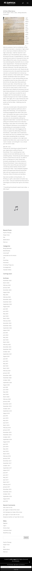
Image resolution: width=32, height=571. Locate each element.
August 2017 (6, 470)
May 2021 (5, 363)
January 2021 (6, 373)
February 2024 (7, 297)
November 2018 (7, 434)
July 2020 (5, 387)
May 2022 (5, 337)
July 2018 (5, 444)
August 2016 (6, 498)
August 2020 (6, 385)
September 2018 (7, 439)
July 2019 (5, 415)
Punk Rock (5, 14)
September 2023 (7, 304)
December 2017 (7, 461)
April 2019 (5, 423)
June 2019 (5, 418)
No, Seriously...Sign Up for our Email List (16, 564)
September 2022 (7, 328)
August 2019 (6, 413)
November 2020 (7, 377)
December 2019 (7, 404)
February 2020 (7, 399)
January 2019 (6, 430)
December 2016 (7, 489)
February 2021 (7, 370)
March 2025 (6, 283)
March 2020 (6, 396)
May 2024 (5, 294)
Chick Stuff (6, 253)
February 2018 (7, 456)
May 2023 (5, 313)
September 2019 (7, 411)
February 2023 (7, 321)
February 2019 (7, 427)
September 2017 (7, 468)
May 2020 (5, 392)
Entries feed (6, 528)
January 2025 (6, 287)
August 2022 (6, 330)
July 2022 (5, 332)
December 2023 (7, 299)
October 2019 (6, 408)
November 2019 (7, 406)
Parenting (5, 260)
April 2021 (5, 366)
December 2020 (7, 375)
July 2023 (5, 309)
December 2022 (7, 323)
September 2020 (7, 382)
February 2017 (7, 484)
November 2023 (7, 302)
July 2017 (5, 472)
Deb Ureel (5, 507)
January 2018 (6, 458)
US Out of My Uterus (9, 11)
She (4, 237)
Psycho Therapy (7, 232)
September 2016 (7, 496)
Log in (4, 525)
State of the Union (15, 510)
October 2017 (6, 465)
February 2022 (7, 344)
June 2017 (5, 475)
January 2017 (6, 487)
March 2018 (6, 453)
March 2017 (6, 482)
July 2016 (5, 501)
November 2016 (7, 491)
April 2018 (5, 451)
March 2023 (6, 318)
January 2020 (6, 401)
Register (5, 523)
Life (4, 258)
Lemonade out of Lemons (9, 255)
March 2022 (6, 342)
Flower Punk (6, 235)
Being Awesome (22, 12)
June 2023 (5, 311)
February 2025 (7, 285)
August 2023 (6, 306)
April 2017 (5, 480)
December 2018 (7, 432)
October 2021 (6, 351)
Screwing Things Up (8, 265)
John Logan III (14, 559)
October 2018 (6, 437)
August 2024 (6, 292)
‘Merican (5, 242)
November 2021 (7, 349)
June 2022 (5, 335)
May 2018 (5, 449)
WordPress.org (7, 532)
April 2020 (5, 394)
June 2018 (5, 446)
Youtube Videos (7, 269)
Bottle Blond (6, 239)
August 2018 (6, 442)
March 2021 (6, 368)
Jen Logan (7, 12)
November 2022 (7, 325)
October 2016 (6, 494)
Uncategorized (7, 267)
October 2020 (6, 380)
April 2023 (5, 316)
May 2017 (5, 477)
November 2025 (7, 280)
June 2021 (5, 361)
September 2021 (7, 354)
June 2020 (5, 389)
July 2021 (5, 359)
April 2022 (5, 340)
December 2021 (7, 347)
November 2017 (7, 463)
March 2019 (6, 425)
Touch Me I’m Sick (14, 514)
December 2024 (7, 290)
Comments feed (7, 530)
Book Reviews (6, 250)
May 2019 (5, 420)
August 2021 (6, 356)
